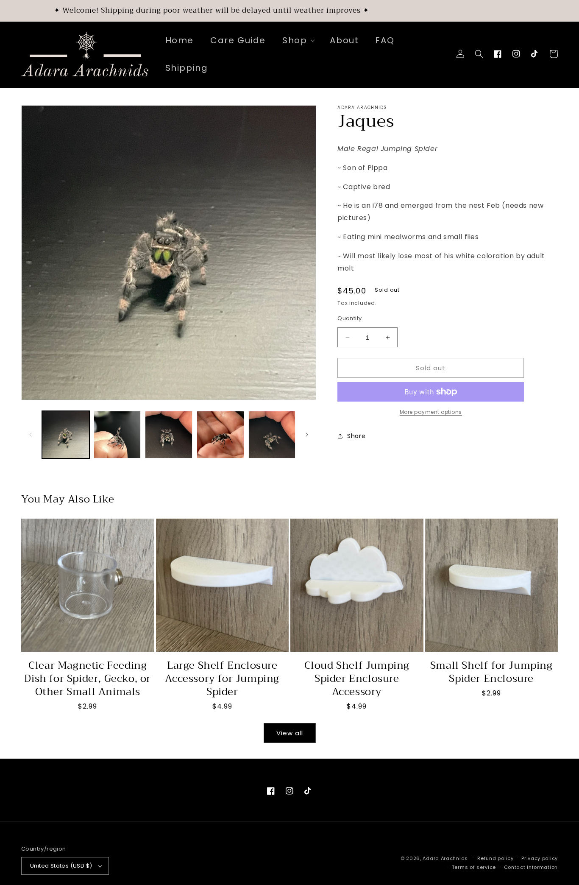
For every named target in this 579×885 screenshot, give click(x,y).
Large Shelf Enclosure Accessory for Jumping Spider (222, 679)
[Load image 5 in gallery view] (272, 434)
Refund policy (495, 858)
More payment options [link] (431, 412)
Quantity (349, 318)
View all (289, 733)
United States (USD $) (61, 866)
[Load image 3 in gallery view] (168, 434)
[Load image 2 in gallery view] (117, 434)
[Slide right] (307, 434)
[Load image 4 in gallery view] (220, 434)
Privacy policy (539, 858)
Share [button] (356, 436)
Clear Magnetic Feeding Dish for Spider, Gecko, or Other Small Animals (87, 679)
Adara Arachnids (445, 858)
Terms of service (474, 867)
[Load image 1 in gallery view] (65, 434)
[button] (297, 40)
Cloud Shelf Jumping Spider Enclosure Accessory (356, 679)
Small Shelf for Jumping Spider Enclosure (491, 672)
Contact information (531, 867)
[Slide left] (30, 434)
